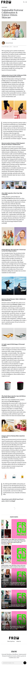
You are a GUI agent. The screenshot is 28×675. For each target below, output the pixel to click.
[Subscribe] (24, 662)
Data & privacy (11, 641)
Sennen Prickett (9, 43)
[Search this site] (24, 2)
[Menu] (26, 2)
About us (18, 641)
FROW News (4, 7)
